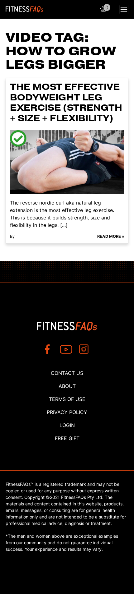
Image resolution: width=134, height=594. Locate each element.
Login (67, 425)
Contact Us (67, 373)
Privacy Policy (67, 412)
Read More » (110, 236)
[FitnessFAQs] (25, 9)
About (67, 386)
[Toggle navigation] (123, 9)
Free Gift (67, 438)
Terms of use (67, 399)
